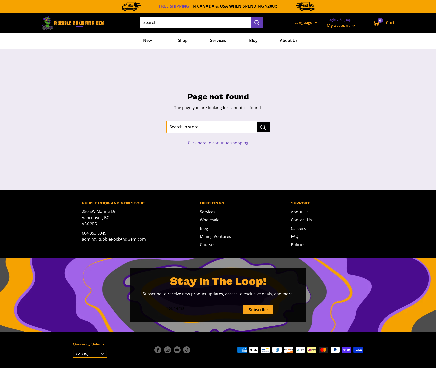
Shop (183, 40)
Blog (253, 40)
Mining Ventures (215, 236)
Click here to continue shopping (218, 143)
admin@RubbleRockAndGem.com (114, 239)
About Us (289, 40)
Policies (298, 244)
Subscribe (258, 310)
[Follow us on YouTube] (177, 349)
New (147, 40)
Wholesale (210, 220)
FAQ (294, 236)
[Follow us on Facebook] (157, 349)
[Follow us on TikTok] (186, 349)
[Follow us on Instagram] (167, 349)
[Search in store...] (263, 127)
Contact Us (301, 220)
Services (218, 40)
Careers (298, 228)
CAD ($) (82, 353)
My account (338, 25)
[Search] (257, 22)
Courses (207, 244)
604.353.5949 (94, 233)
